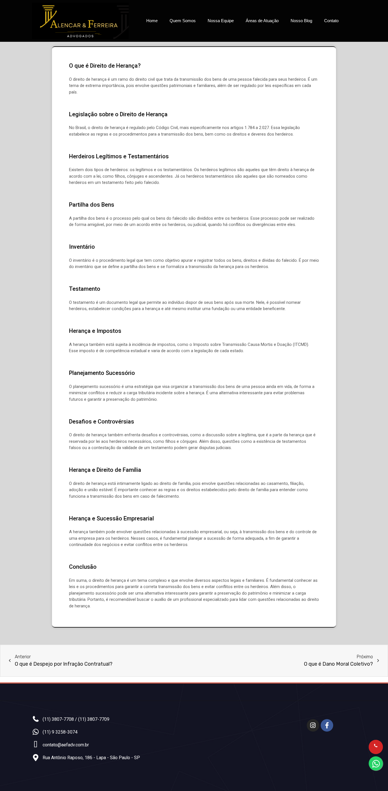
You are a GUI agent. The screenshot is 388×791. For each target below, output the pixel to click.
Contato (331, 20)
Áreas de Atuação (262, 20)
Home (152, 20)
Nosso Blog (301, 20)
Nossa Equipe (221, 20)
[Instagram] (313, 725)
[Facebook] (327, 725)
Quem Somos (183, 20)
